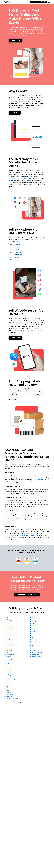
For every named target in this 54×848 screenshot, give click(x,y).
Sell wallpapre (9, 626)
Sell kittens (32, 620)
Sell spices (7, 672)
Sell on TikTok (14, 249)
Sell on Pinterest (15, 252)
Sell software (33, 628)
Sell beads (7, 678)
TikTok (38, 535)
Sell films (32, 618)
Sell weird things (34, 634)
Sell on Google (14, 257)
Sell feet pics (8, 620)
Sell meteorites (9, 642)
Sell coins (7, 624)
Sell (11, 698)
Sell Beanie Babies (35, 642)
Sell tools (7, 684)
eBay (29, 178)
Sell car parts (8, 666)
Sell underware (9, 650)
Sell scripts (8, 638)
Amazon (23, 178)
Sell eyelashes (9, 674)
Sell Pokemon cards (11, 618)
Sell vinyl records (10, 628)
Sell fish (7, 688)
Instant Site (12, 180)
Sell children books (35, 624)
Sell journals (33, 636)
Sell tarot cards (34, 654)
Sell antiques (8, 670)
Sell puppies (33, 640)
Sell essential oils (10, 680)
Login (33, 2)
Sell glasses (32, 638)
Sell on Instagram (15, 247)
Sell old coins (8, 622)
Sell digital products (35, 646)
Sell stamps (8, 634)
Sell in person (14, 260)
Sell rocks (7, 640)
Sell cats (7, 632)
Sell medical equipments (12, 676)
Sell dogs (7, 656)
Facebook (24, 535)
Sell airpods (8, 696)
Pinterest (44, 535)
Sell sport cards (9, 636)
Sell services (8, 668)
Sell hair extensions (35, 656)
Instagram (32, 535)
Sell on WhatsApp (16, 254)
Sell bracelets (8, 648)
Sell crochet (33, 632)
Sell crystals (8, 630)
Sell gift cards (9, 694)
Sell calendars (9, 660)
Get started (42, 1)
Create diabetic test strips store (27, 594)
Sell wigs (7, 652)
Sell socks (32, 648)
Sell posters (8, 692)
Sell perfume (33, 650)
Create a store (15, 40)
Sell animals (8, 646)
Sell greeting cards (10, 644)
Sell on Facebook (15, 244)
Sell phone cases (34, 626)
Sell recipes (32, 644)
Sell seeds (7, 690)
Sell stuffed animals (35, 652)
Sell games (8, 682)
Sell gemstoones (34, 622)
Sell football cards (35, 630)
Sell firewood (8, 686)
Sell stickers (8, 662)
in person (32, 506)
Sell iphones (8, 664)
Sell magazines (9, 654)
